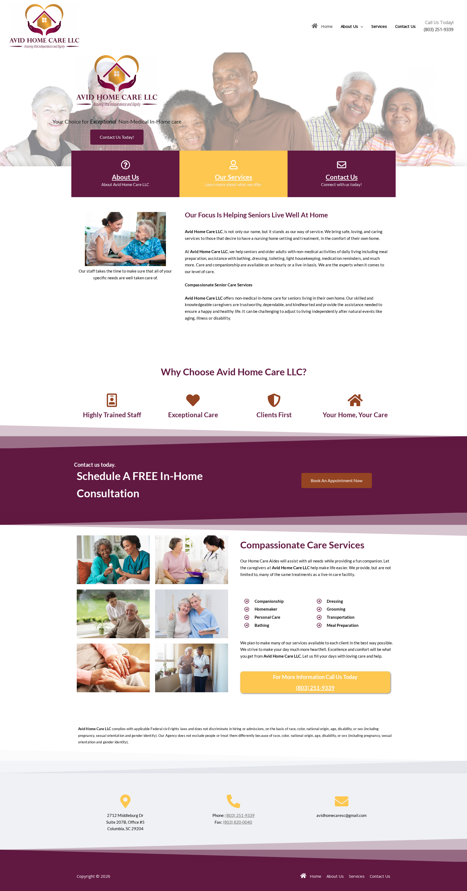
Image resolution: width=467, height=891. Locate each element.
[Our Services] (233, 164)
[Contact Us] (341, 164)
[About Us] (125, 164)
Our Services (233, 177)
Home (325, 26)
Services (379, 26)
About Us (349, 26)
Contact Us (405, 26)
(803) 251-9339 (438, 29)
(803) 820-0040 (237, 822)
